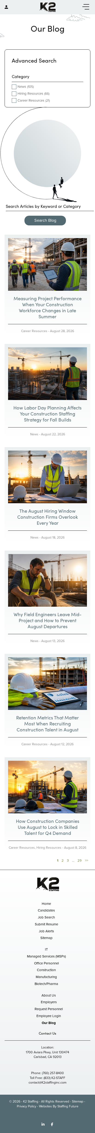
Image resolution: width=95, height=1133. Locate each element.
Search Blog (45, 220)
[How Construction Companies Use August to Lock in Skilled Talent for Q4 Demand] (47, 786)
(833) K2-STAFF (54, 1077)
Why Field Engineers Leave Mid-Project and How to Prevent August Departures (48, 620)
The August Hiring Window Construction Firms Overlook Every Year (47, 517)
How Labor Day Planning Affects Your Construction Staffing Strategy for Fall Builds (47, 413)
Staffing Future (67, 1106)
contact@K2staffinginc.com (47, 1082)
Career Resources (34, 331)
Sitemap (77, 1101)
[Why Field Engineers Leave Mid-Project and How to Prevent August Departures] (47, 580)
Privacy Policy (26, 1106)
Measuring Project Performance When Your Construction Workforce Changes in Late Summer (48, 307)
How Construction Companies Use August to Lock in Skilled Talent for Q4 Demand (47, 827)
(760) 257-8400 (53, 1073)
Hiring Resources (48, 847)
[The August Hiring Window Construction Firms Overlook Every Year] (47, 476)
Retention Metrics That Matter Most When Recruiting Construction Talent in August (47, 723)
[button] (84, 7)
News (34, 434)
